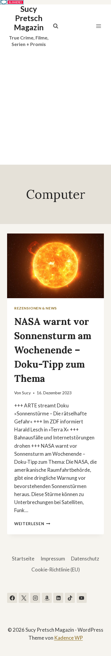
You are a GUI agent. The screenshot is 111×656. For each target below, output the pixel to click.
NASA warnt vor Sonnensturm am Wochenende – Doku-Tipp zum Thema (52, 350)
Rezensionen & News (35, 308)
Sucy (26, 392)
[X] (24, 598)
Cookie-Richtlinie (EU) (55, 569)
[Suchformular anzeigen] (55, 26)
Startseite (23, 558)
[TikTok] (70, 598)
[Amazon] (47, 598)
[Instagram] (35, 598)
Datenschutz (85, 558)
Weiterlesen (32, 523)
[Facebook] (12, 598)
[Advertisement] (55, 106)
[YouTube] (82, 598)
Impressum (53, 558)
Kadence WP (68, 638)
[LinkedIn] (58, 598)
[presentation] (55, 266)
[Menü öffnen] (98, 26)
